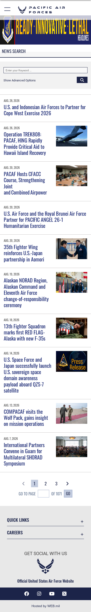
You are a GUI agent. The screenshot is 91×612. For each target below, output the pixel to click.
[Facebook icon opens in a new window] (26, 593)
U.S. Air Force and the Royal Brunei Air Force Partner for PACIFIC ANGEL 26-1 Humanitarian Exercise (45, 220)
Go (68, 493)
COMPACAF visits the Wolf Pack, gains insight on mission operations (26, 418)
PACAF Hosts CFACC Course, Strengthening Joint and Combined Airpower (26, 183)
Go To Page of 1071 (40, 494)
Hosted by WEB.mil (46, 606)
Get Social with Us (45, 553)
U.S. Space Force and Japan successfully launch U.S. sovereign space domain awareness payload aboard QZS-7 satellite (27, 375)
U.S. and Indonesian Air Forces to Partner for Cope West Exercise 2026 (45, 110)
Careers (15, 532)
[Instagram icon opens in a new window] (39, 593)
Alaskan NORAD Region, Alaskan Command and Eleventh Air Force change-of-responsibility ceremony (26, 292)
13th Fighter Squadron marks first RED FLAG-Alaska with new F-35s (25, 332)
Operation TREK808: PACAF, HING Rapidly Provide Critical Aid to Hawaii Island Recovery (25, 143)
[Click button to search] (82, 80)
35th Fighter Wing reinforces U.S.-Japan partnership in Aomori (24, 253)
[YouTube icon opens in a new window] (51, 593)
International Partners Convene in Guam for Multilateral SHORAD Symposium (24, 454)
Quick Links (18, 519)
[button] (7, 10)
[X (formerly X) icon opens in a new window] (64, 593)
